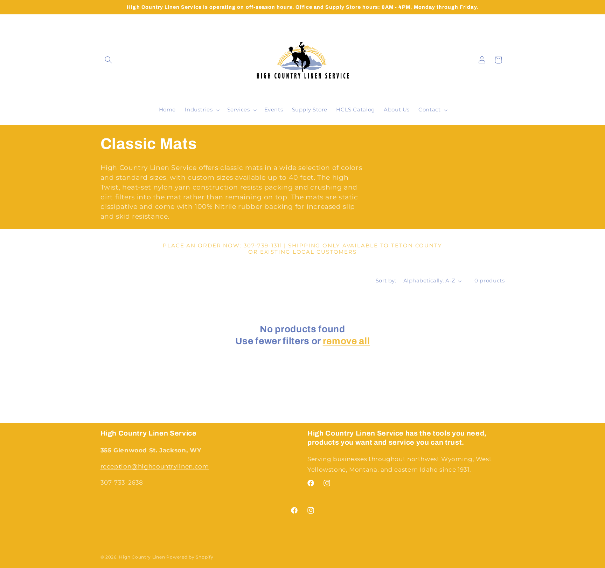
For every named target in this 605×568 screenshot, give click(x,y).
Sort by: (386, 281)
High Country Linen (142, 557)
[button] (108, 60)
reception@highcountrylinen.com (154, 466)
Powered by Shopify (189, 557)
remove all (346, 341)
